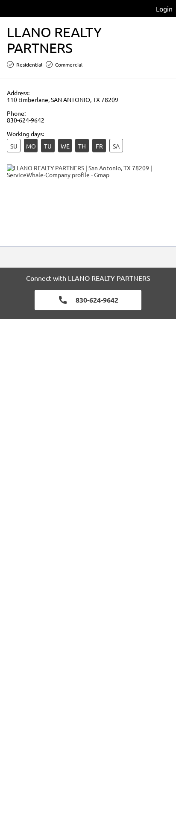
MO (31, 146)
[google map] (88, 201)
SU (14, 146)
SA (116, 146)
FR (99, 146)
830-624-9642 (25, 120)
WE (65, 146)
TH (82, 146)
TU (48, 146)
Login (164, 8)
